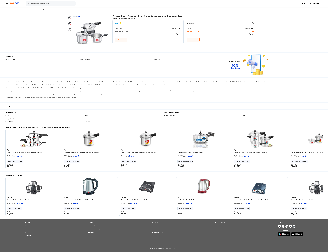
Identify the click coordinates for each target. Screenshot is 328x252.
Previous (9, 150)
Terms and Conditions (94, 226)
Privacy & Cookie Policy (94, 229)
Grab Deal (121, 40)
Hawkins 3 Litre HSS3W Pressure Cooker (190, 152)
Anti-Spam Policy (92, 232)
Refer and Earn (156, 226)
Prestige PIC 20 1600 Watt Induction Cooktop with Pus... (252, 200)
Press (26, 229)
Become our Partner (157, 232)
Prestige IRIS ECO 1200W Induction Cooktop (135, 200)
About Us (27, 226)
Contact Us (218, 229)
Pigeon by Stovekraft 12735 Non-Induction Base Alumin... (252, 152)
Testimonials (28, 235)
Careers (154, 229)
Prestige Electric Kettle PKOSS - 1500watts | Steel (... (81, 200)
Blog (26, 232)
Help (303, 3)
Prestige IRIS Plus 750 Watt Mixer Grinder (20, 200)
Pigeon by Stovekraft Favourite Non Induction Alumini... (81, 152)
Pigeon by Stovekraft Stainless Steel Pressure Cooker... (24, 152)
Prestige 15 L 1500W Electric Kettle (188, 200)
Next (318, 150)
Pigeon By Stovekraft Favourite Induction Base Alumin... (138, 152)
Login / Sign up (317, 3)
